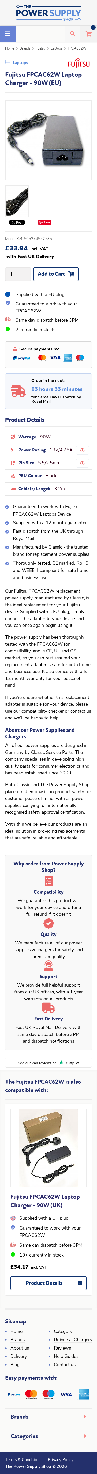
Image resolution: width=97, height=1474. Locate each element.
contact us (80, 711)
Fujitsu (40, 48)
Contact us (65, 1365)
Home (9, 48)
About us (19, 1348)
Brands (25, 48)
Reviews (62, 1348)
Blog (15, 1365)
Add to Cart (51, 274)
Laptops (56, 48)
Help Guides (66, 1356)
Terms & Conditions (23, 1460)
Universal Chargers (73, 1340)
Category (63, 1332)
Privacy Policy (60, 1460)
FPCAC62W (77, 48)
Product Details (44, 1283)
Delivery (18, 1356)
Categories (24, 1436)
